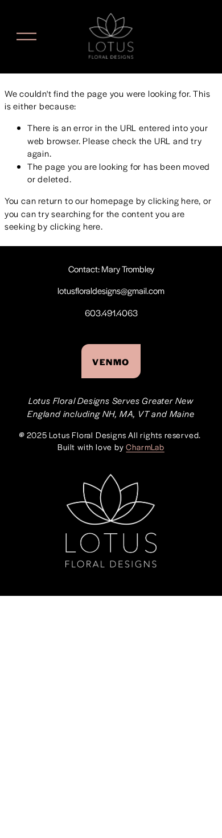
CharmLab (145, 446)
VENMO (111, 361)
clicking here (173, 200)
